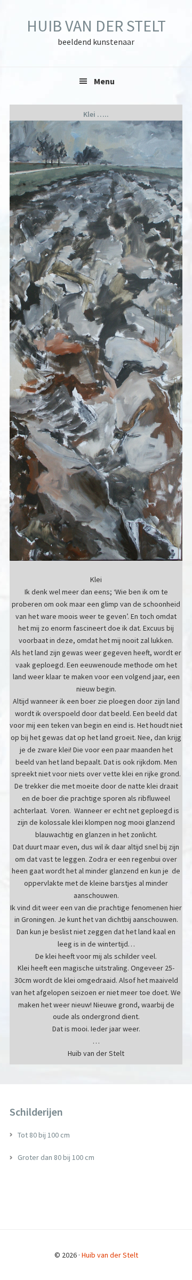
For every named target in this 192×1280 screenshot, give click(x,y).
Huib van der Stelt (96, 25)
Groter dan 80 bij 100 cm (56, 1157)
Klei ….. (96, 114)
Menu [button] (104, 81)
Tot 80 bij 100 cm (44, 1135)
